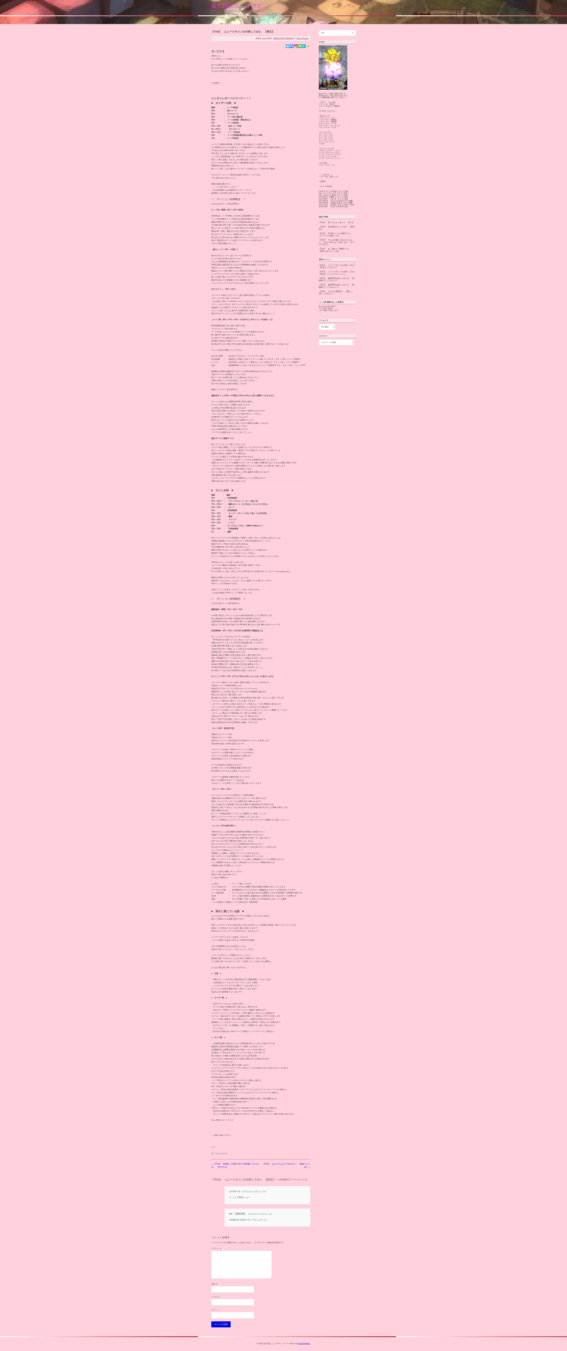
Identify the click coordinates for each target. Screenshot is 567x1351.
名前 (214, 1284)
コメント (216, 1248)
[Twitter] (287, 46)
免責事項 (230, 19)
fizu (264, 38)
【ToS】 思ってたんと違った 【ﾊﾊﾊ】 (336, 222)
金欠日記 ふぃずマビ (237, 6)
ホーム (214, 19)
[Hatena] (304, 46)
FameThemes (304, 1343)
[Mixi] (308, 46)
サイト (214, 1310)
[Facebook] (291, 46)
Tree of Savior (302, 38)
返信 (264, 1191)
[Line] (300, 46)
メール (215, 1297)
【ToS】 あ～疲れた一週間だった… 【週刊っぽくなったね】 (336, 250)
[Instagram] (296, 46)
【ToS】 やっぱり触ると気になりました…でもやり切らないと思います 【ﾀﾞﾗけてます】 (337, 242)
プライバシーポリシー (254, 19)
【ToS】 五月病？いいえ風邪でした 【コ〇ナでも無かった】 (336, 234)
